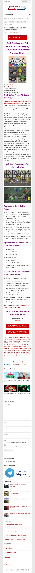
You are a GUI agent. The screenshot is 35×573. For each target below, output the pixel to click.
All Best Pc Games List (18, 18)
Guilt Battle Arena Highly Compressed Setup (15, 354)
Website (6, 434)
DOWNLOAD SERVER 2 (17, 332)
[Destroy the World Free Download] (10, 376)
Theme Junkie (26, 570)
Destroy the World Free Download (13, 524)
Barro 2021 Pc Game (14, 307)
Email (25, 364)
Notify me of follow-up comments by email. (15, 442)
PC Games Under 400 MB (21, 21)
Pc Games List (8, 564)
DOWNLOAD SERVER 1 (17, 326)
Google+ (26, 362)
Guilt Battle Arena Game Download (21, 350)
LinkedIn (8, 364)
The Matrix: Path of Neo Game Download (15, 535)
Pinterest (17, 364)
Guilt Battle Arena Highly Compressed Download (16, 352)
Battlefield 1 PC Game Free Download (20, 513)
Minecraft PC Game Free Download (19, 499)
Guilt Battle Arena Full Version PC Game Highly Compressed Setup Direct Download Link (17, 348)
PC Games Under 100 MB (11, 339)
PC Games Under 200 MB (21, 19)
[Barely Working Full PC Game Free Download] (24, 376)
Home (5, 18)
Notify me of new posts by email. (12, 446)
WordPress (13, 570)
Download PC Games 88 (15, 569)
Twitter (8, 362)
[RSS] (30, 14)
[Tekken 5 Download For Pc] (10, 389)
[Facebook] (28, 14)
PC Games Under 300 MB (13, 341)
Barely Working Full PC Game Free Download (17, 528)
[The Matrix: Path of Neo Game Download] (24, 389)
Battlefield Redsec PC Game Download (15, 539)
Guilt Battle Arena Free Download (16, 344)
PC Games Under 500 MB (15, 343)
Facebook (17, 362)
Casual (26, 18)
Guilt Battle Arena (12, 85)
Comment (7, 404)
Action (9, 18)
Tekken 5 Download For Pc (12, 531)
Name (6, 422)
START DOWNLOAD (17, 38)
